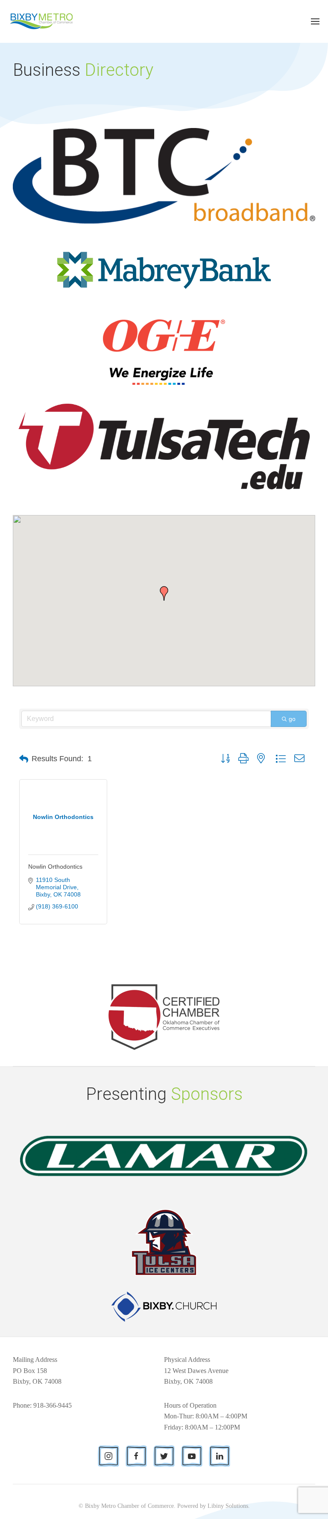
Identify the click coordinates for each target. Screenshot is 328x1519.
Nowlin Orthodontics (55, 866)
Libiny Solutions (228, 1506)
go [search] (292, 718)
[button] (164, 593)
